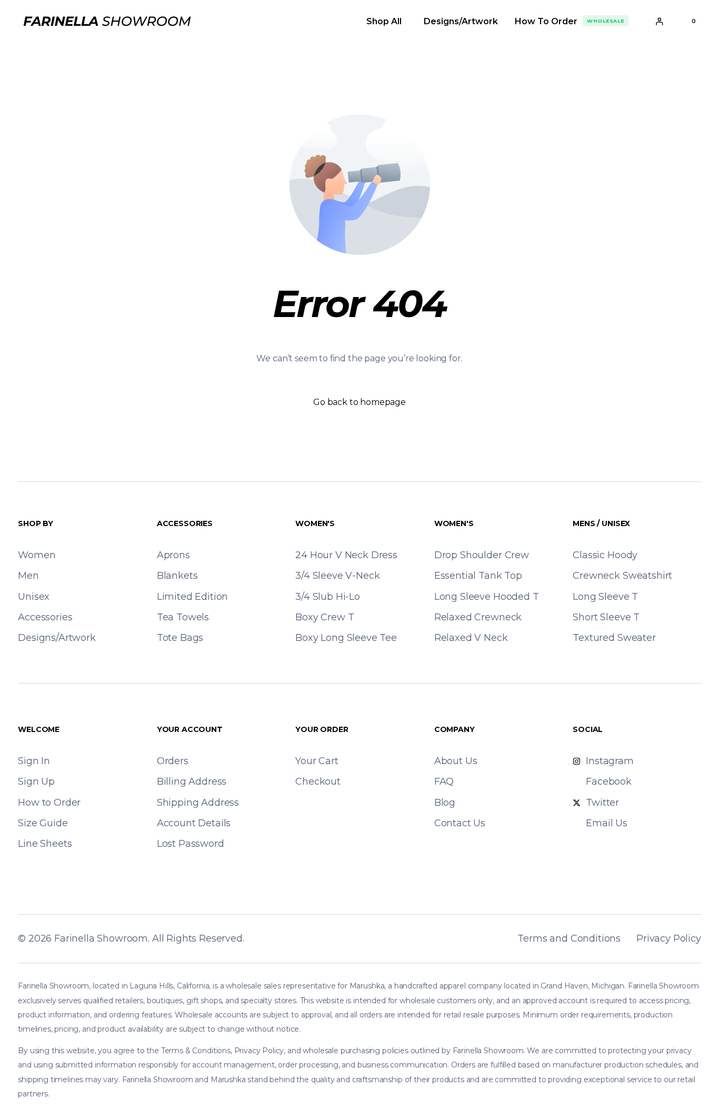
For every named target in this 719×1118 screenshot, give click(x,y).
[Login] (659, 21)
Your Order (321, 729)
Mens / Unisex (601, 523)
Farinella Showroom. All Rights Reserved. (149, 938)
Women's (315, 523)
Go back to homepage (359, 402)
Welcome (38, 729)
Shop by (35, 523)
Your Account (190, 729)
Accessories (185, 523)
